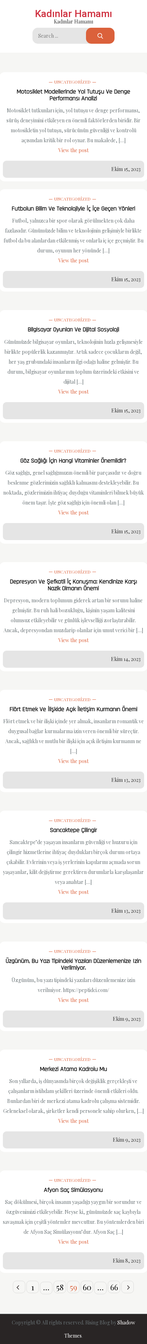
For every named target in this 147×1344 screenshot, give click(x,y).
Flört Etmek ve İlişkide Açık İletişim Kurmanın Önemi (73, 709)
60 (87, 1287)
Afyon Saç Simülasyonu (73, 1190)
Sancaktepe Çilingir (73, 830)
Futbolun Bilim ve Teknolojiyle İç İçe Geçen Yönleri (73, 208)
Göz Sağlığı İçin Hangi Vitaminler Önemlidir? (73, 461)
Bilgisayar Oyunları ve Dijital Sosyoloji (73, 329)
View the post (73, 150)
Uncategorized (72, 82)
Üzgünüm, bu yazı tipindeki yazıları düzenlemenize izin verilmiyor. (73, 964)
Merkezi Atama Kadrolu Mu (73, 1069)
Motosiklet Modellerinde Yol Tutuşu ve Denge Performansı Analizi (73, 94)
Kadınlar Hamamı (73, 14)
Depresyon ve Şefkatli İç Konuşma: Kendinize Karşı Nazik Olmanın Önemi (73, 584)
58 (60, 1287)
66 (114, 1287)
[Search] (100, 36)
